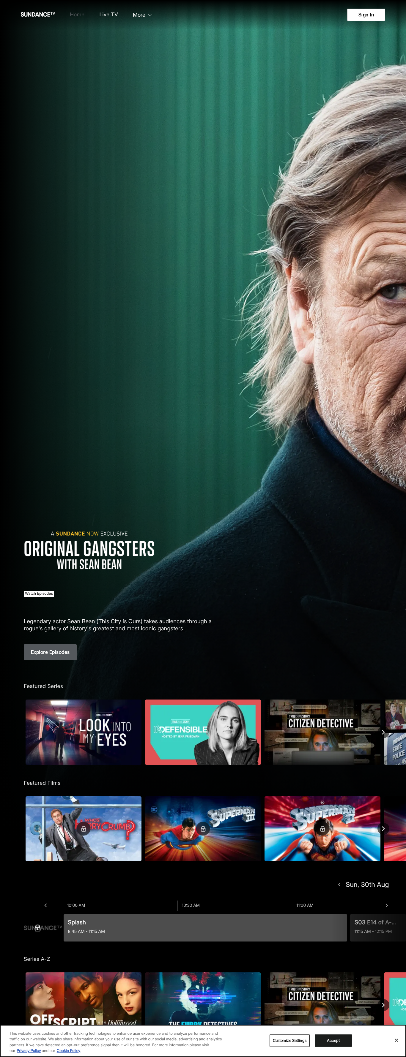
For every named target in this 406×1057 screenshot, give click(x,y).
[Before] (45, 905)
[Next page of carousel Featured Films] (383, 829)
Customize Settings (289, 1040)
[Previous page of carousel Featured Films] (23, 829)
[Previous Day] (339, 884)
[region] (203, 1041)
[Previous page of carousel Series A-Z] (23, 1005)
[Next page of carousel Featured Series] (383, 732)
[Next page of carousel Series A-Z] (383, 1005)
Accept (333, 1040)
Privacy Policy (29, 1050)
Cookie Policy (69, 1050)
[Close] (396, 1040)
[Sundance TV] (43, 928)
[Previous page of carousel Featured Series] (23, 732)
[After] (387, 905)
